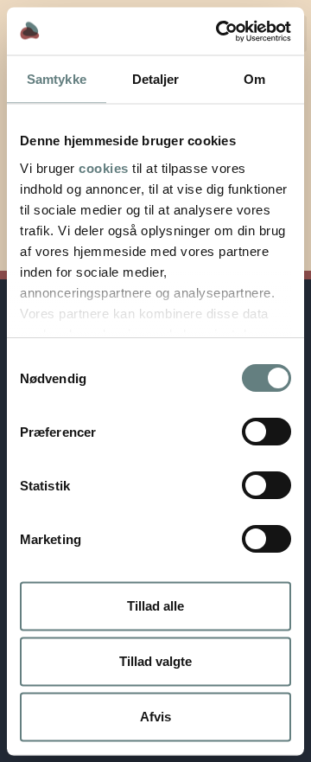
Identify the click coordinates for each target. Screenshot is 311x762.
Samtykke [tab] (56, 79)
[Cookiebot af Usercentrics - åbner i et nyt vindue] (219, 31)
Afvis (155, 716)
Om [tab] (254, 79)
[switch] (266, 431)
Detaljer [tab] (156, 79)
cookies (104, 167)
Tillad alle (155, 606)
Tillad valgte (155, 661)
